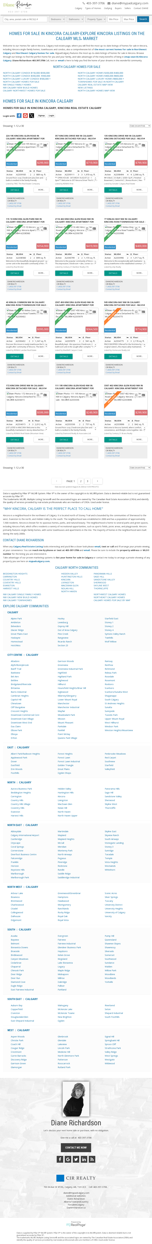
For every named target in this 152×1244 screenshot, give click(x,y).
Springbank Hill (112, 1040)
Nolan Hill (62, 807)
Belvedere (16, 626)
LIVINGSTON (67, 582)
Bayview (15, 939)
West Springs (111, 1055)
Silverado (109, 951)
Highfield (62, 672)
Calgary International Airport (25, 835)
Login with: (9, 115)
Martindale (63, 831)
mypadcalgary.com (39, 561)
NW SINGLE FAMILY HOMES (17, 84)
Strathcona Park (113, 1048)
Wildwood (110, 1063)
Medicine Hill (64, 1051)
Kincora (61, 796)
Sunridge (109, 850)
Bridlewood (16, 955)
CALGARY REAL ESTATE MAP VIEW (95, 84)
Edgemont (16, 920)
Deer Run (15, 978)
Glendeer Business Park (69, 947)
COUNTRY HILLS (11, 579)
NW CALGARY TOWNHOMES (17, 600)
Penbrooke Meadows (115, 753)
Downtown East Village (22, 718)
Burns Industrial (18, 691)
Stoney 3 (109, 846)
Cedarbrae (16, 962)
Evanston (15, 811)
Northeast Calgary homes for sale (35, 53)
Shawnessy (110, 947)
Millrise (61, 978)
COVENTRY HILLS (12, 582)
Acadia (14, 935)
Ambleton (15, 622)
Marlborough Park (20, 877)
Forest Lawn (64, 757)
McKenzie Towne (66, 1013)
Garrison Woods (66, 661)
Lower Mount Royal (67, 699)
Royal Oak (63, 916)
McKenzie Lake (65, 1009)
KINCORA (65, 579)
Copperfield (17, 1009)
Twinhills (109, 637)
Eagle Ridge (17, 985)
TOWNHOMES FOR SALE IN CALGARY (101, 81)
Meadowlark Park (66, 714)
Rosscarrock (64, 1063)
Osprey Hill (63, 626)
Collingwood (17, 912)
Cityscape (15, 842)
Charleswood (17, 904)
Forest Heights (65, 753)
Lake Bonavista (65, 962)
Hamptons (63, 897)
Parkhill (61, 730)
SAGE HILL (99, 576)
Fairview (62, 939)
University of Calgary (115, 912)
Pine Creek (63, 633)
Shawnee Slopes (113, 943)
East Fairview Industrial (22, 989)
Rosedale (109, 676)
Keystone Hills (18, 869)
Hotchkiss (15, 645)
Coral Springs (17, 846)
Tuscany (109, 900)
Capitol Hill (16, 699)
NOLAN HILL (67, 588)
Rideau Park (111, 672)
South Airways (112, 839)
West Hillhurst (112, 722)
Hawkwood (63, 900)
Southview (110, 761)
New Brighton (65, 1016)
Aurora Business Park (21, 788)
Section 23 (63, 645)
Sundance (109, 962)
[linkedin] (84, 1159)
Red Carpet (110, 757)
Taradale (109, 854)
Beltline (14, 680)
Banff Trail (16, 668)
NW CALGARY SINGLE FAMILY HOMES (22, 594)
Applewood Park (19, 757)
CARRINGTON (10, 576)
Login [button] (51, 115)
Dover (14, 761)
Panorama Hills (112, 788)
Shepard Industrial (114, 1013)
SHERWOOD (100, 582)
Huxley (61, 618)
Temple (108, 858)
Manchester (63, 703)
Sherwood (110, 800)
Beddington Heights (21, 792)
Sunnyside (110, 711)
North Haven (64, 811)
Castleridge (16, 839)
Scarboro (109, 688)
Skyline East (110, 831)
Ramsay (109, 661)
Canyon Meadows (19, 958)
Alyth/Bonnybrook (20, 664)
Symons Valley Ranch (115, 633)
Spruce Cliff (110, 1044)
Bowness (15, 897)
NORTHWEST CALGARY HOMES (110, 594)
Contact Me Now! (76, 1147)
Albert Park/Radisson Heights (25, 753)
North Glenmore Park (68, 1055)
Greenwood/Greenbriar (69, 893)
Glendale (62, 1040)
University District (113, 904)
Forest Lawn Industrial (69, 761)
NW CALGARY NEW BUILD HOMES (20, 597)
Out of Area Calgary (67, 629)
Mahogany (63, 1005)
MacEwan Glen (65, 804)
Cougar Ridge (17, 1048)
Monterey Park (65, 850)
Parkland (62, 989)
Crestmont (16, 1051)
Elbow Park (16, 730)
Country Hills (17, 800)
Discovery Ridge (19, 1059)
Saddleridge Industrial (68, 877)
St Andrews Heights (114, 703)
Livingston (63, 800)
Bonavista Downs (19, 947)
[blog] (92, 1159)
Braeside (15, 951)
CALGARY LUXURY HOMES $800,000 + (101, 78)
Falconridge (16, 858)
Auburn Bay (16, 1005)
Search (143, 19)
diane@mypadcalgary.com (76, 1192)
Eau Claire (16, 726)
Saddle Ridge (64, 873)
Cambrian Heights (20, 695)
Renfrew (109, 664)
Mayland (62, 835)
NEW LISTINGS (85, 87)
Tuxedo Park (111, 714)
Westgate (110, 1059)
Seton (108, 1009)
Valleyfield (110, 769)
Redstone (62, 865)
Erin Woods (16, 769)
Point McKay (64, 734)
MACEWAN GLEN (69, 585)
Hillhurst (62, 684)
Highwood (63, 680)
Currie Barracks (18, 1055)
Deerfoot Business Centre (24, 854)
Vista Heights (111, 862)
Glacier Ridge (17, 629)
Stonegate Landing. (114, 842)
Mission (61, 718)
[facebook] (60, 1159)
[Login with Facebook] (19, 117)
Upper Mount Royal (114, 718)
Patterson (63, 1059)
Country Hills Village (20, 804)
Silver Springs (111, 897)
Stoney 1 (109, 622)
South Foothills (112, 1016)
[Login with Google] (25, 117)
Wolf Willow (110, 641)
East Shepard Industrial (22, 1020)
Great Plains (64, 769)
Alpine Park (16, 618)
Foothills (15, 772)
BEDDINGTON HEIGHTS (15, 573)
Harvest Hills (17, 815)
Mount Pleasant (65, 722)
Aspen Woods (18, 1036)
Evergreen (63, 935)
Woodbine (110, 974)
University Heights (114, 908)
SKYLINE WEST (101, 585)
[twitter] (76, 1159)
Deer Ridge (16, 974)
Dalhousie (15, 916)
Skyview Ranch (112, 835)
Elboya (14, 734)
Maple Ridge (64, 970)
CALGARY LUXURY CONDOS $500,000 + (27, 78)
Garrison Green (18, 1063)
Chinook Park (17, 970)
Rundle (61, 869)
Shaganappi (110, 695)
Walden (108, 966)
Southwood (110, 958)
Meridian (62, 846)
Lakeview (62, 1044)
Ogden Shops (64, 772)
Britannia (15, 688)
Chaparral (15, 966)
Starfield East (111, 618)
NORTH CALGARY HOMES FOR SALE (21, 81)
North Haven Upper (67, 815)
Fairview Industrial (67, 943)
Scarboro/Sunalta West (116, 691)
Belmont (15, 943)
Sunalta (108, 707)
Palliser (61, 985)
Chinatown (16, 703)
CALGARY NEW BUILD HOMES (20, 87)
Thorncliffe (110, 807)
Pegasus (62, 858)
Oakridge (62, 981)
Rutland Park (64, 1067)
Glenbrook (63, 1036)
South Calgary (112, 699)
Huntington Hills (66, 792)
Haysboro (63, 951)
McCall (61, 842)
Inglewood (63, 691)
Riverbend (110, 1005)
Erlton (14, 737)
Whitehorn (110, 869)
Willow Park (110, 970)
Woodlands (110, 978)
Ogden (61, 1020)
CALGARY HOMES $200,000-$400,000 (100, 72)
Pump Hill (109, 935)
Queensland (110, 939)
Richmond (110, 668)
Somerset (109, 955)
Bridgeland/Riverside (21, 684)
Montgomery (64, 904)
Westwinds (110, 865)
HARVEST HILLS (11, 588)
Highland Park (65, 676)
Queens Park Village (67, 737)
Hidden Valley (64, 788)
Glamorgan (16, 1067)
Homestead (17, 641)
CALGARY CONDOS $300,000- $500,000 (26, 75)
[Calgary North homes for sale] (77, 94)
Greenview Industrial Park (70, 668)
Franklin (14, 862)
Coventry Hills (17, 807)
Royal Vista (63, 920)
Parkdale (62, 726)
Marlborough (17, 873)
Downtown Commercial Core (25, 714)
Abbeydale (16, 831)
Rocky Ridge (64, 912)
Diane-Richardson (76, 1198)
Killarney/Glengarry (67, 695)
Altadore (15, 661)
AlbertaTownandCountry (76, 1201)
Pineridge (62, 862)
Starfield (109, 765)
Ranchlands (63, 908)
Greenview (63, 664)
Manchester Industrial (68, 707)
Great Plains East (19, 633)
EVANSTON (9, 585)
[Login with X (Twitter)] (31, 117)
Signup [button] (41, 115)
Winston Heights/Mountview (119, 730)
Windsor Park (111, 726)
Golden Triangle (65, 765)
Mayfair (61, 711)
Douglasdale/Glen (19, 1016)
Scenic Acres (111, 893)
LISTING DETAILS (14, 190)
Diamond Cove (18, 981)
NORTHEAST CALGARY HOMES (110, 597)
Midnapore (63, 974)
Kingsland (62, 958)
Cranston (15, 1013)
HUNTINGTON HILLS (71, 576)
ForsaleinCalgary (76, 1204)
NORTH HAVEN (69, 591)
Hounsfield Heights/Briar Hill (72, 688)
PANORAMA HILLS (103, 573)
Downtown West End (21, 722)
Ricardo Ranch (65, 641)
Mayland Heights (66, 839)
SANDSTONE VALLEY (104, 579)
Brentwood (16, 900)
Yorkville (109, 981)
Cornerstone (17, 850)
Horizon (15, 865)
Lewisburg (63, 622)
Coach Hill (15, 1044)
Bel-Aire (15, 676)
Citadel (14, 908)
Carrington (16, 796)
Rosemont (110, 680)
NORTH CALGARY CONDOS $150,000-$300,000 (26, 72)
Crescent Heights (19, 711)
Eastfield (15, 765)
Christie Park (17, 1040)
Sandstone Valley (113, 796)
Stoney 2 (109, 626)
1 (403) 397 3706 (14, 203)
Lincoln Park (64, 1048)
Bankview (15, 672)
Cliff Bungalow (18, 707)
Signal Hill (109, 1036)
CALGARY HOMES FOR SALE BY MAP (112, 600)
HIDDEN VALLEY (69, 573)
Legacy (61, 966)
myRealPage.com (76, 1225)
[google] (68, 1159)
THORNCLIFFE (101, 588)
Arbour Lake (17, 893)
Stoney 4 (109, 629)
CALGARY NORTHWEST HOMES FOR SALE (24, 90)
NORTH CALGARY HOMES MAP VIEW (96, 90)
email (61, 60)
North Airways (65, 854)
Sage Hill (109, 792)
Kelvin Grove (64, 955)
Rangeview (63, 637)
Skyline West (111, 804)
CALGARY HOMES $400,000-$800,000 (100, 75)
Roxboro (109, 684)
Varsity (108, 916)
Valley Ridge (111, 1051)
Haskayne (15, 637)
